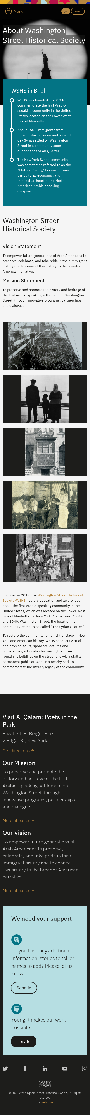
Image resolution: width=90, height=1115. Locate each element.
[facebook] (25, 1069)
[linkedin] (45, 1069)
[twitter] (5, 1069)
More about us (16, 820)
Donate (78, 11)
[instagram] (84, 1069)
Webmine (47, 1102)
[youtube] (65, 1069)
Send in (24, 988)
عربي (66, 11)
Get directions (16, 751)
